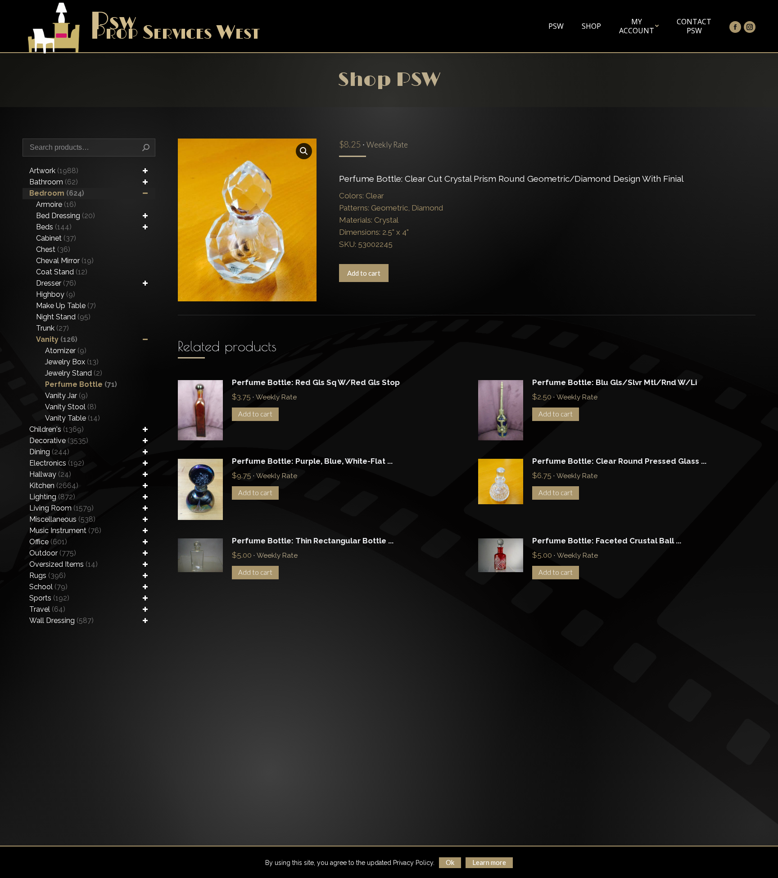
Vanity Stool (70, 407)
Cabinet (56, 238)
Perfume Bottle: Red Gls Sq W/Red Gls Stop (316, 382)
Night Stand (63, 317)
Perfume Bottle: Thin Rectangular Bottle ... (313, 540)
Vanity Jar (66, 395)
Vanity (56, 339)
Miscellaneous (62, 519)
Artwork (53, 170)
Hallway (50, 474)
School (48, 586)
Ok (450, 862)
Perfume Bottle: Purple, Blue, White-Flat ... (312, 461)
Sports (49, 598)
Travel (47, 609)
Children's (56, 429)
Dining (49, 452)
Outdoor (52, 553)
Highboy (55, 294)
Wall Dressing (61, 620)
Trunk (52, 328)
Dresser (56, 283)
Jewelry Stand (73, 373)
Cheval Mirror (65, 260)
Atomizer (65, 350)
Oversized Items (63, 564)
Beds (54, 227)
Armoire (56, 204)
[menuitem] (556, 26)
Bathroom (53, 182)
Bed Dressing (65, 215)
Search (145, 148)
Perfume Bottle (81, 384)
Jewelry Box (72, 362)
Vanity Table (72, 418)
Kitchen (53, 485)
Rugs (47, 575)
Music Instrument (65, 530)
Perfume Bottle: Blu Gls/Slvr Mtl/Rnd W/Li (614, 382)
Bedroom (56, 193)
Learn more (489, 862)
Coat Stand (61, 272)
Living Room (61, 508)
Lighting (52, 497)
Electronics (56, 463)
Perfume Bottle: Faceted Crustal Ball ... (606, 540)
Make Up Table (66, 305)
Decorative (58, 440)
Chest (53, 249)
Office (48, 542)
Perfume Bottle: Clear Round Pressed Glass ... (619, 461)
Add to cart (363, 273)
